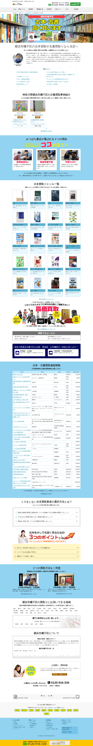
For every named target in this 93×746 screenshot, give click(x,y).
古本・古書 (32, 722)
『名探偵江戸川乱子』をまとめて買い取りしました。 (19, 120)
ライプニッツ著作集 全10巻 (20, 445)
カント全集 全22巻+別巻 (19, 441)
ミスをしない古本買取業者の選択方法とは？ (57, 79)
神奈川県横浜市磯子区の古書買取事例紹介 (27, 72)
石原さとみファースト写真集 (20, 477)
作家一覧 (32, 727)
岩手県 (69, 710)
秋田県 (76, 710)
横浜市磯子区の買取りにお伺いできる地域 (57, 81)
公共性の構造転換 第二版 (19, 434)
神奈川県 (29, 12)
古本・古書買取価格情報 (23, 79)
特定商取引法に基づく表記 (19, 727)
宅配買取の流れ (49, 725)
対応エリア (22, 12)
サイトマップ (16, 728)
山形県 (63, 710)
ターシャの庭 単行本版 (18, 421)
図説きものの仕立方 (18, 374)
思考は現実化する (17, 397)
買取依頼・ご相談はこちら (59, 674)
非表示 (48, 69)
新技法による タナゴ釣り (19, 459)
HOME (15, 12)
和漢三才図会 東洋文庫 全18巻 (20, 386)
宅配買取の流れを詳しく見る (65, 593)
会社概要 (15, 723)
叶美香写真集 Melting (18, 474)
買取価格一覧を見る (47, 493)
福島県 (44, 710)
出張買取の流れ (49, 723)
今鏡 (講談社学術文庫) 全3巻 (20, 394)
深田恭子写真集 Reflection (19, 471)
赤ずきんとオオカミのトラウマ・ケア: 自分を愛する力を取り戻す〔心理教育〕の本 (22, 415)
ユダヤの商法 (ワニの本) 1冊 (20, 399)
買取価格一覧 (33, 725)
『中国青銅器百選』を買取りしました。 (37, 120)
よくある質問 (49, 727)
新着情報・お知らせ (67, 722)
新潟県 (50, 710)
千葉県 (31, 710)
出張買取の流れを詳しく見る (29, 593)
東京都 (17, 710)
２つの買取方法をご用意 (23, 81)
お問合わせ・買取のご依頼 (52, 728)
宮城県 (56, 710)
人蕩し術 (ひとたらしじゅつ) (20, 426)
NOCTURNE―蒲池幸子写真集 (20, 469)
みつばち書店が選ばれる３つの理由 (55, 72)
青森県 (46, 713)
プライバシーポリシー (18, 725)
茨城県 (37, 710)
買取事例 (64, 723)
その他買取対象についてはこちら (47, 329)
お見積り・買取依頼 (52, 84)
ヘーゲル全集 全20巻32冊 (19, 448)
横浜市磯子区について (22, 84)
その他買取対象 (33, 723)
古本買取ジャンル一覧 (22, 76)
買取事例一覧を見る (47, 131)
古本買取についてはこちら (47, 299)
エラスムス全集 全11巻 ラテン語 (21, 466)
